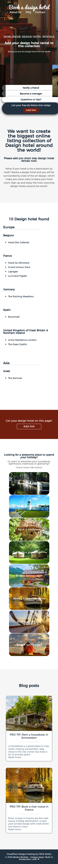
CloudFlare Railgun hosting (21, 854)
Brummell (13, 316)
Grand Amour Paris (19, 267)
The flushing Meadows (21, 296)
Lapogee (13, 271)
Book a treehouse (29, 529)
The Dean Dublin (17, 344)
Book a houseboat (29, 483)
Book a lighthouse (29, 506)
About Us (16, 12)
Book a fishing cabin (29, 575)
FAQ (28, 12)
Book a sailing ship (29, 621)
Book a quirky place (29, 644)
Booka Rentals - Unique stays (28, 857)
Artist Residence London (22, 340)
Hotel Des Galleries (18, 242)
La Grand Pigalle (17, 275)
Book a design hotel (29, 7)
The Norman (15, 378)
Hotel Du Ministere (18, 262)
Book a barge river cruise (29, 598)
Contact (40, 12)
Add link (29, 426)
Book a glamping (29, 552)
